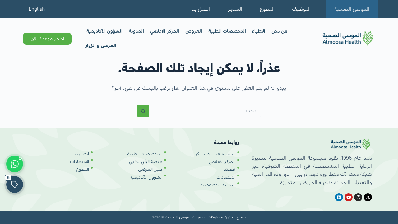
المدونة (136, 31)
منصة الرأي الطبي (145, 162)
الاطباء (258, 31)
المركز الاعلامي (164, 31)
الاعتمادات (225, 177)
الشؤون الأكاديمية (104, 31)
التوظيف (301, 9)
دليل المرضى (150, 169)
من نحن (279, 31)
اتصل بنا (200, 9)
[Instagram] (358, 197)
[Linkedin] (339, 197)
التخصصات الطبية (227, 31)
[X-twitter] (368, 197)
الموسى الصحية (351, 9)
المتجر (234, 9)
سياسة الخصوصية (217, 185)
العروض (193, 31)
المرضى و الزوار (100, 45)
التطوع (267, 9)
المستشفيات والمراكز (215, 154)
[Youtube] (349, 197)
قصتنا (229, 169)
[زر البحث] (143, 111)
